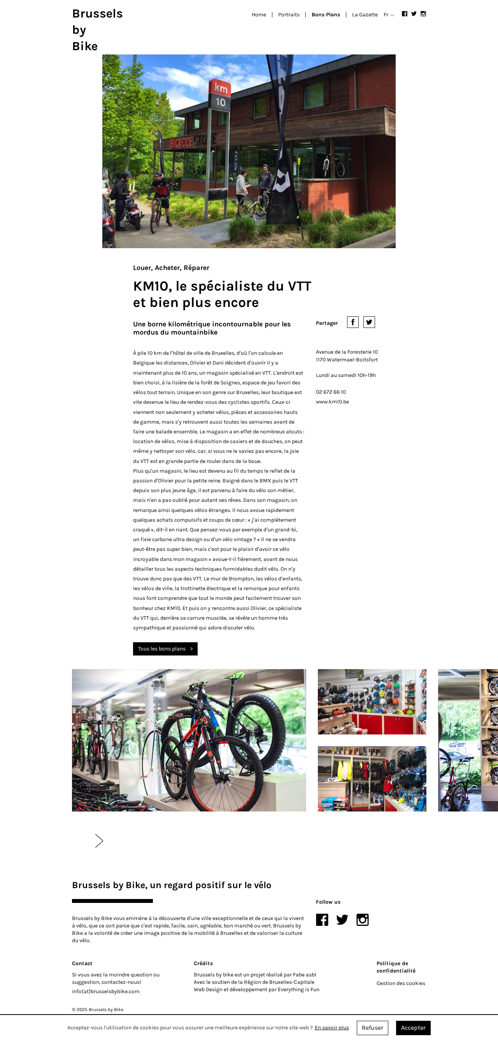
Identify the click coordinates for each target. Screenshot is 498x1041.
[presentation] (99, 840)
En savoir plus (332, 1028)
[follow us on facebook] (404, 13)
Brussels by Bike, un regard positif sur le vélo (172, 885)
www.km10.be (332, 401)
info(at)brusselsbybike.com (106, 991)
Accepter (413, 1027)
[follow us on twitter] (414, 13)
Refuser (372, 1027)
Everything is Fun (298, 989)
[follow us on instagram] (423, 13)
